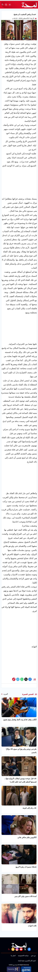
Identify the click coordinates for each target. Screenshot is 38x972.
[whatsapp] (13, 679)
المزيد (5, 694)
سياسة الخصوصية (23, 955)
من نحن (33, 955)
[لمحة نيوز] (29, 5)
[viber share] (17, 679)
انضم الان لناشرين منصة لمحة (27, 960)
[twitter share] (26, 679)
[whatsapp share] (22, 679)
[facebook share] (30, 679)
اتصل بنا (13, 955)
